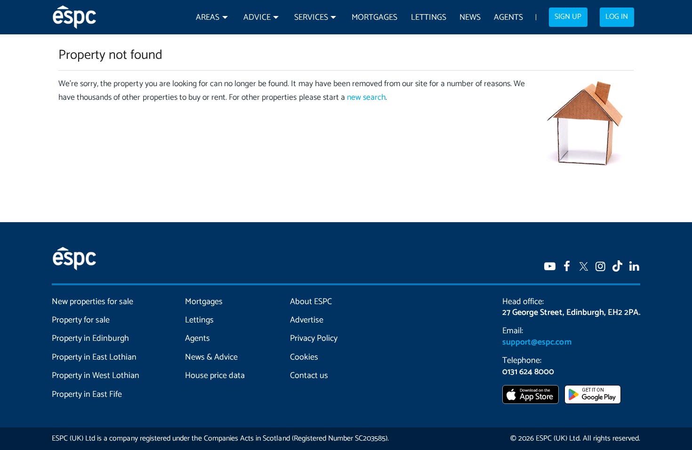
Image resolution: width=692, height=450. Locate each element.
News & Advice (211, 357)
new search (366, 97)
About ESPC (311, 302)
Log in (616, 17)
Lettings (428, 17)
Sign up (568, 17)
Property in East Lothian (94, 357)
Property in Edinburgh (90, 338)
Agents (508, 17)
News (470, 17)
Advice (257, 17)
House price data (215, 376)
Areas (207, 17)
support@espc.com (536, 342)
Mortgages (374, 17)
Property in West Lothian (96, 376)
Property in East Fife (87, 394)
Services (311, 17)
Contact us (309, 376)
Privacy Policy (314, 338)
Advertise (306, 320)
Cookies (304, 357)
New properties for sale (93, 302)
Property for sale (81, 320)
